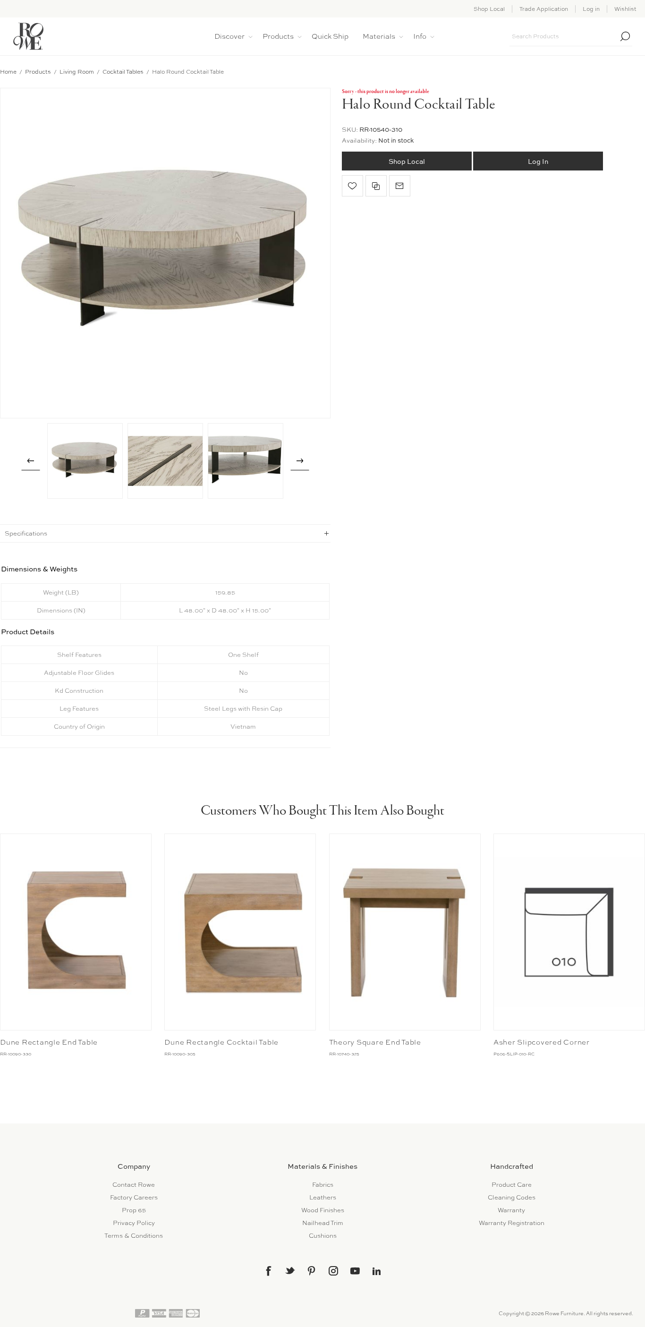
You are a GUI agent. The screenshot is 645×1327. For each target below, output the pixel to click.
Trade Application (543, 9)
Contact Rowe (133, 1185)
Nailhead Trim (322, 1223)
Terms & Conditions (133, 1236)
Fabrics (322, 1185)
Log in (591, 9)
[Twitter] (289, 1270)
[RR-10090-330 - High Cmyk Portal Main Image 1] (75, 932)
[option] (85, 461)
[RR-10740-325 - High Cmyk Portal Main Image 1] (405, 932)
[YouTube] (355, 1270)
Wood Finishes (322, 1210)
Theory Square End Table (375, 1042)
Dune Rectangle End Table (49, 1042)
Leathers (322, 1197)
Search (625, 36)
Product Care (512, 1185)
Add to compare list (376, 185)
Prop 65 (134, 1210)
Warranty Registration (511, 1223)
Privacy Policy (134, 1223)
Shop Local (489, 9)
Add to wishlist (352, 185)
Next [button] (299, 460)
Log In (538, 161)
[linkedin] (376, 1271)
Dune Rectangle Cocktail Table (221, 1042)
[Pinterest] (311, 1270)
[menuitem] (133, 1184)
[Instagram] (333, 1270)
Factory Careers (134, 1197)
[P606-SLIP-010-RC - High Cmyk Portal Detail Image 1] (569, 932)
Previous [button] (30, 460)
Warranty (511, 1210)
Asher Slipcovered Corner (541, 1042)
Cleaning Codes (511, 1197)
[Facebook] (268, 1270)
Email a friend (399, 185)
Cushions (323, 1236)
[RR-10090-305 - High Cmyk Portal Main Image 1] (240, 932)
